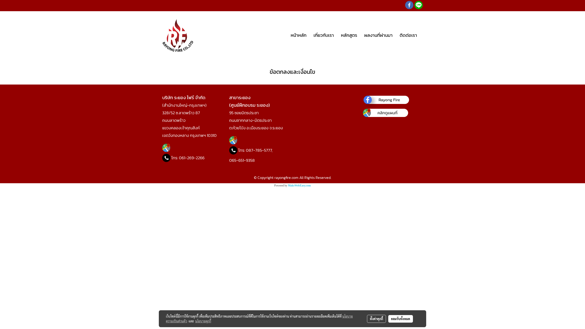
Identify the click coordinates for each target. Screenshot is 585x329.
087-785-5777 (259, 150)
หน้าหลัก (298, 35)
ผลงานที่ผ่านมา (378, 35)
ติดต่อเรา (408, 35)
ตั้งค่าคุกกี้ (376, 319)
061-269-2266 (192, 158)
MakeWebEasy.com (299, 185)
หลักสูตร (349, 35)
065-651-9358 (242, 160)
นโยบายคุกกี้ (203, 321)
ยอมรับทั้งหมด (400, 319)
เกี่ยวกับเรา (324, 35)
